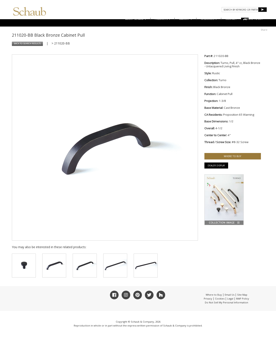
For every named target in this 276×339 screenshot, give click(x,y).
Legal (230, 298)
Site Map (242, 294)
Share (264, 29)
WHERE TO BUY (254, 19)
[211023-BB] (84, 266)
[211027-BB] (145, 266)
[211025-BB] (115, 266)
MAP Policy (242, 298)
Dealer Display (216, 165)
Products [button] (161, 19)
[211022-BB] (54, 266)
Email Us (229, 294)
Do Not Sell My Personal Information (226, 302)
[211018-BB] (24, 266)
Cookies (219, 298)
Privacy (208, 298)
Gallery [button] (184, 19)
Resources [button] (208, 19)
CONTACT (231, 19)
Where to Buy (214, 294)
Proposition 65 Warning (238, 115)
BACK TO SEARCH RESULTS (27, 43)
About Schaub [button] (134, 19)
